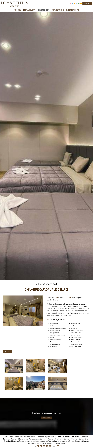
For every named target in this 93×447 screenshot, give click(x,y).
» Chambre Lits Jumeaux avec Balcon (31, 439)
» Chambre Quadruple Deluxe (67, 437)
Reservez (87, 3)
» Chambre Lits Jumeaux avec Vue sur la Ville (42, 441)
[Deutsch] (74, 3)
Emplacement (29, 10)
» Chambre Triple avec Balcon (57, 439)
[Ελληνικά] (72, 3)
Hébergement (43, 10)
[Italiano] (78, 3)
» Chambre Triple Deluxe (45, 437)
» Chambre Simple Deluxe (70, 441)
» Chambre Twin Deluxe (56, 443)
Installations (58, 10)
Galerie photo (72, 10)
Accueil (17, 10)
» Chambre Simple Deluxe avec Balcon (20, 437)
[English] (70, 3)
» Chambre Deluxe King (79, 439)
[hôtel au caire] (14, 4)
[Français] (76, 3)
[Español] (81, 3)
